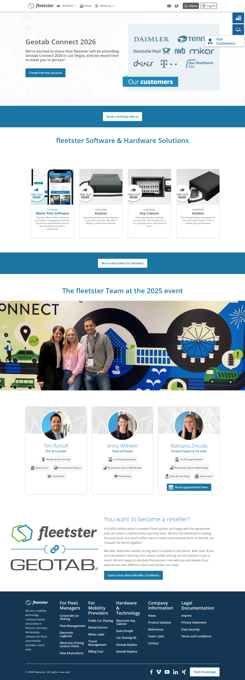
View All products (71, 653)
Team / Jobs (156, 636)
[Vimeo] (158, 671)
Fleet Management (72, 626)
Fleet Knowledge (205, 672)
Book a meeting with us (122, 117)
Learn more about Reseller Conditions (133, 575)
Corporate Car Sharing (69, 617)
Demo (193, 6)
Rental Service (97, 627)
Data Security (190, 629)
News (152, 616)
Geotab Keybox (126, 651)
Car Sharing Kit (126, 638)
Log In (211, 6)
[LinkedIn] (175, 671)
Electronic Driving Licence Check (72, 644)
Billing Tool (95, 651)
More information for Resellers (123, 263)
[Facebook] (151, 671)
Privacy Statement (193, 622)
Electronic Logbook (66, 634)
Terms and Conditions (196, 636)
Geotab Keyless (126, 645)
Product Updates (159, 622)
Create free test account (45, 73)
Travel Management (97, 642)
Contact (153, 643)
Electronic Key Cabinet (125, 622)
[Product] (238, 18)
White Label (96, 634)
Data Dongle (124, 631)
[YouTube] (167, 671)
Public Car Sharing (100, 621)
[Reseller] (238, 29)
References (155, 629)
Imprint (186, 616)
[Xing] (184, 671)
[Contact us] (169, 6)
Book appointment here (191, 487)
